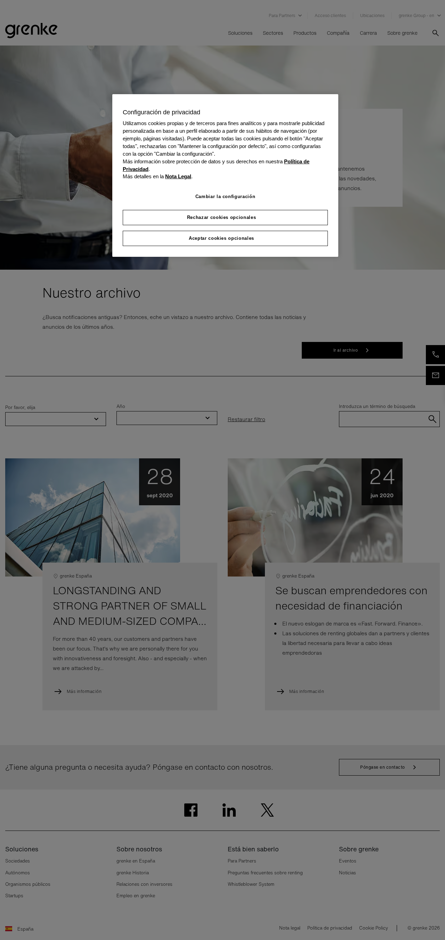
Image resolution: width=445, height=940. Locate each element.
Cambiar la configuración (225, 196)
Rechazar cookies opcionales (221, 217)
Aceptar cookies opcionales (221, 238)
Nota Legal (178, 176)
